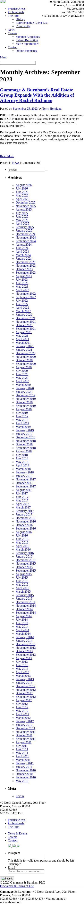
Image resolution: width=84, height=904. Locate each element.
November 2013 (26, 647)
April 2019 (22, 423)
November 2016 (26, 521)
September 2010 (26, 777)
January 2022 (24, 314)
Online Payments (26, 50)
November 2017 (26, 479)
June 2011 (22, 749)
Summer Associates (28, 36)
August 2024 (24, 244)
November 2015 (26, 563)
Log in (20, 796)
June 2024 (22, 248)
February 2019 (25, 430)
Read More (7, 156)
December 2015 (25, 560)
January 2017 (24, 514)
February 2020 (25, 388)
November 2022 (26, 293)
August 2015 (24, 574)
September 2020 (26, 363)
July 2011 (22, 745)
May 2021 (22, 335)
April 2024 (22, 251)
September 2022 (26, 297)
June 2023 (22, 283)
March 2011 (23, 759)
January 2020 (24, 391)
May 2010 (22, 780)
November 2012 (26, 689)
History (20, 19)
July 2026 (22, 188)
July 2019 (22, 412)
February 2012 (25, 721)
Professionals (16, 12)
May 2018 (22, 461)
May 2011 (22, 752)
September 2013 (26, 654)
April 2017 (22, 504)
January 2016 (24, 556)
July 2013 (22, 661)
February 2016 (25, 553)
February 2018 (25, 472)
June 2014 (22, 623)
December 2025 (25, 202)
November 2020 (26, 356)
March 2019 (23, 426)
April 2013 (22, 672)
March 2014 (23, 633)
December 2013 (25, 644)
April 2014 (22, 630)
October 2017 (24, 483)
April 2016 (22, 546)
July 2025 (22, 213)
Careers (12, 33)
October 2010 (24, 773)
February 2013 (25, 679)
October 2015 (24, 567)
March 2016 (23, 549)
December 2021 (25, 318)
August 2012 (24, 700)
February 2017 (25, 511)
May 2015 (22, 584)
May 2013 (22, 668)
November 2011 (26, 731)
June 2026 (22, 192)
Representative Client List (31, 22)
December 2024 (25, 234)
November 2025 (26, 206)
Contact (12, 47)
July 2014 (22, 619)
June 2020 (22, 374)
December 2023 (25, 262)
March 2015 (23, 591)
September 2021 (26, 328)
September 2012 (26, 696)
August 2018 (24, 451)
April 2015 (22, 588)
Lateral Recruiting (27, 40)
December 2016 (25, 518)
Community (23, 26)
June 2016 (22, 539)
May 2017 (22, 500)
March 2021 (23, 342)
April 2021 (22, 339)
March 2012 (23, 717)
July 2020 (22, 370)
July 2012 (22, 703)
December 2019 (25, 395)
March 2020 (23, 384)
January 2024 (24, 258)
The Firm (13, 15)
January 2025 (24, 230)
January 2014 (24, 640)
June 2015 (22, 581)
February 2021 (25, 346)
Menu (3, 57)
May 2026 (22, 195)
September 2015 (26, 570)
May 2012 (22, 710)
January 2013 (24, 682)
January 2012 (24, 724)
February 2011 (25, 763)
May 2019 (22, 419)
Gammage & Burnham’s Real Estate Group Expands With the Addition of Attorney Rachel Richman (37, 95)
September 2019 (26, 405)
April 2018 (22, 465)
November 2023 (26, 265)
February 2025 (25, 227)
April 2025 (22, 223)
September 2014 (26, 612)
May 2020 (22, 377)
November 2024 (26, 237)
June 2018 (22, 458)
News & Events (17, 833)
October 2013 (24, 651)
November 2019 (26, 398)
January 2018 (24, 476)
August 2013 (24, 658)
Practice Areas (16, 8)
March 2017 (23, 507)
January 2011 (24, 766)
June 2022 (22, 304)
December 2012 (25, 686)
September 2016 (26, 528)
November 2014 (26, 605)
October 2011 (24, 735)
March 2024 (23, 255)
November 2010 (26, 770)
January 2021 (24, 349)
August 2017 (24, 490)
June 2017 (22, 497)
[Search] (46, 170)
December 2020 (25, 353)
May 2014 (22, 626)
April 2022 (22, 307)
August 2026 (24, 185)
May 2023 (22, 286)
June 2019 (22, 416)
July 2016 (22, 535)
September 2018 (26, 447)
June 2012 (22, 707)
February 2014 (25, 637)
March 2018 (23, 469)
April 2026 (22, 199)
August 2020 (24, 367)
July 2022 (22, 300)
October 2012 (24, 693)
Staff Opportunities (27, 43)
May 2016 (22, 542)
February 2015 (25, 595)
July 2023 (22, 279)
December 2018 (25, 437)
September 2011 (26, 738)
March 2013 (23, 675)
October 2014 (24, 609)
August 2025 (24, 209)
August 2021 (24, 332)
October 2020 (24, 360)
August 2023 (24, 276)
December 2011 (25, 728)
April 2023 (22, 290)
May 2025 (22, 220)
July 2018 (22, 454)
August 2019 (24, 409)
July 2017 (22, 493)
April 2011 (22, 756)
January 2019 (24, 433)
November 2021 (26, 321)
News (11, 29)
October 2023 (24, 269)
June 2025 (22, 216)
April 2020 (22, 381)
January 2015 (24, 598)
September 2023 (26, 272)
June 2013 (22, 665)
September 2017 (26, 486)
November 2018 (26, 440)
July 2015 (22, 577)
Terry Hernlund (52, 108)
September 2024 (26, 241)
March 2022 (23, 311)
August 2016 (24, 532)
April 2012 (22, 714)
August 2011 (23, 742)
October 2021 (24, 325)
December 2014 (25, 602)
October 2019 (24, 402)
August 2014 (24, 616)
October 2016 (24, 525)
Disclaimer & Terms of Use (17, 886)
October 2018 (24, 444)
